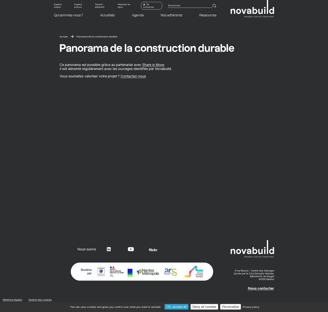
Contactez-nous (133, 76)
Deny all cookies (204, 307)
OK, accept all (176, 307)
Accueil (64, 36)
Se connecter (148, 5)
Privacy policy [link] (251, 306)
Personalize (230, 307)
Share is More (153, 65)
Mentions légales (12, 299)
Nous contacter (261, 288)
